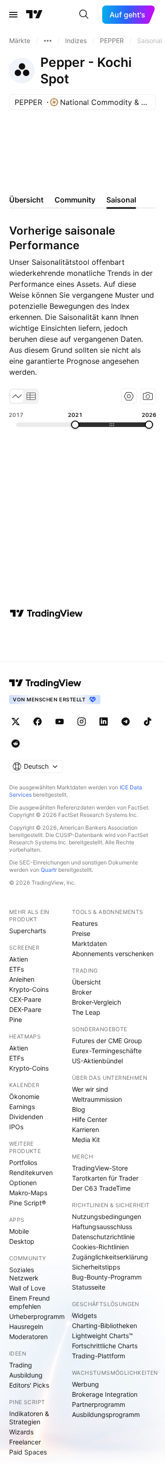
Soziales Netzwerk (23, 1274)
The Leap (86, 1012)
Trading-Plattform (98, 1356)
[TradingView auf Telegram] (125, 721)
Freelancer (25, 1442)
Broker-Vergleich (96, 1002)
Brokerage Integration (105, 1394)
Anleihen (21, 979)
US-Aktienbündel (97, 1061)
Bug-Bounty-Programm (107, 1277)
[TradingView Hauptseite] (34, 14)
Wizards (21, 1432)
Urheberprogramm (37, 1316)
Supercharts (27, 931)
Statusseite (88, 1287)
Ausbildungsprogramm (106, 1414)
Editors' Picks (29, 1385)
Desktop (21, 1241)
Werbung (85, 1384)
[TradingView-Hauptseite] (45, 683)
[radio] (17, 396)
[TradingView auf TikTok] (147, 721)
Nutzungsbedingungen (106, 1216)
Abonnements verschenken (113, 953)
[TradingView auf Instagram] (81, 721)
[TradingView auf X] (15, 721)
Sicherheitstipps (96, 1267)
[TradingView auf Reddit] (15, 743)
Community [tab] (75, 199)
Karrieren (85, 1129)
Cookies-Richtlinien (100, 1247)
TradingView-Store (100, 1168)
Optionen (23, 1183)
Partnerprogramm (98, 1404)
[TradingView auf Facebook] (37, 721)
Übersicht (86, 982)
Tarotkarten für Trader (105, 1178)
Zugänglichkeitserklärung (110, 1257)
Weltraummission (97, 1099)
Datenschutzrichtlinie (103, 1237)
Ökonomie (24, 1096)
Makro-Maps (28, 1193)
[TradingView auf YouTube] (59, 721)
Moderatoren (28, 1336)
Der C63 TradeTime (101, 1188)
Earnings (22, 1106)
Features (85, 923)
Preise (81, 933)
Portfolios (23, 1162)
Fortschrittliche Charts (105, 1346)
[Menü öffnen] (13, 14)
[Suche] (84, 14)
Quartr (49, 869)
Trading (20, 1365)
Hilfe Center (89, 1119)
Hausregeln (26, 1326)
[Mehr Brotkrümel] (48, 41)
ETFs (16, 969)
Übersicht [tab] (26, 199)
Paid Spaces (28, 1452)
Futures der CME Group (107, 1040)
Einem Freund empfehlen (29, 1302)
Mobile (19, 1231)
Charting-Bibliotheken (104, 1325)
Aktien (18, 959)
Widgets (84, 1315)
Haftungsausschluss (102, 1226)
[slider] (75, 425)
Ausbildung (26, 1375)
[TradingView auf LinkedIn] (103, 721)
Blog (78, 1109)
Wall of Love (27, 1288)
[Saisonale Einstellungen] (129, 396)
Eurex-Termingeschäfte (107, 1051)
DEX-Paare (25, 1009)
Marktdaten (89, 943)
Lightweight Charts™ (102, 1336)
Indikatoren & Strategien (29, 1418)
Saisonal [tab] (121, 199)
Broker (82, 992)
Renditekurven (31, 1172)
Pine (15, 1019)
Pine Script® (27, 1203)
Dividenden (26, 1117)
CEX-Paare (25, 999)
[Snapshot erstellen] (148, 396)
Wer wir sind (90, 1089)
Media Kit (86, 1139)
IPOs (16, 1127)
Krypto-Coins (29, 989)
